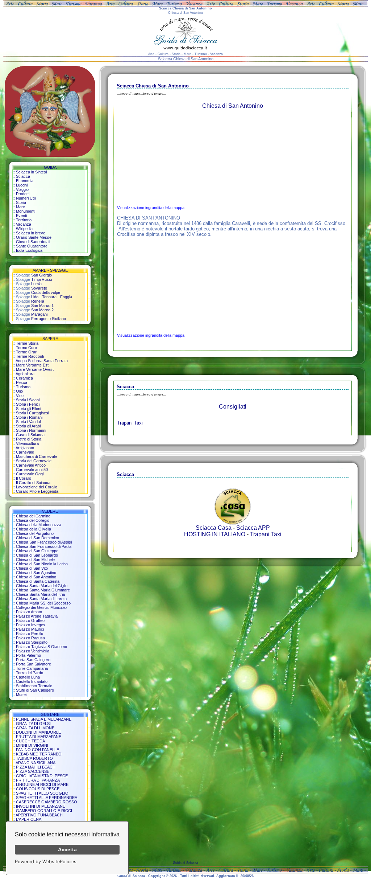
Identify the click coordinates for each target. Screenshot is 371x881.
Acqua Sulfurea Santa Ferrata (42, 360)
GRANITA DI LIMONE (35, 728)
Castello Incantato (31, 681)
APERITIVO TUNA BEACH (39, 815)
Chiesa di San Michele (35, 559)
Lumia (36, 284)
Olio (19, 391)
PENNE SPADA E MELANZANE (43, 719)
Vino (20, 395)
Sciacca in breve (30, 233)
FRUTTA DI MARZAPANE (38, 736)
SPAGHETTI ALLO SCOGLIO (42, 793)
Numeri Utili (26, 198)
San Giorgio (41, 275)
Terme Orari (26, 352)
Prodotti (22, 194)
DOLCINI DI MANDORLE (38, 732)
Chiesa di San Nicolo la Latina (42, 564)
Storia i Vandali (28, 421)
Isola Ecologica (29, 250)
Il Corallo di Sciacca (33, 482)
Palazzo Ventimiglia (32, 651)
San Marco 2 (42, 310)
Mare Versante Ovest (35, 369)
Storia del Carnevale (33, 461)
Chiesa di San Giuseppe (37, 551)
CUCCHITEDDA (30, 741)
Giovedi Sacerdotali (33, 241)
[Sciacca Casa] (232, 523)
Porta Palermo (28, 655)
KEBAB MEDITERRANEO (39, 754)
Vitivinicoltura (27, 443)
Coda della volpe (45, 292)
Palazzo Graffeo (30, 620)
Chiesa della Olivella (33, 529)
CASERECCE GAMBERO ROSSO (46, 802)
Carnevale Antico (31, 465)
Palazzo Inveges (30, 625)
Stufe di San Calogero (35, 690)
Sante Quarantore (31, 246)
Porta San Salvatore (33, 664)
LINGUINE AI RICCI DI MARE (42, 784)
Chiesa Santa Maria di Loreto (41, 599)
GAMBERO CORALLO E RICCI (44, 810)
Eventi (21, 215)
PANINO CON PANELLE (37, 749)
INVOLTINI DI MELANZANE (40, 806)
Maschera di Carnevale (36, 456)
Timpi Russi (41, 279)
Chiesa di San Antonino (36, 577)
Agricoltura (25, 374)
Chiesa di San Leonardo (37, 555)
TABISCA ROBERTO (34, 758)
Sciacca (23, 176)
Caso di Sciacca (30, 435)
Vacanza (23, 224)
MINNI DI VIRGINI (32, 745)
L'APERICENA (28, 819)
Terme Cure (26, 347)
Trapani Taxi (130, 423)
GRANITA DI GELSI (33, 723)
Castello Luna (28, 677)
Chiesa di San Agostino (36, 572)
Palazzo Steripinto (31, 642)
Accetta (67, 849)
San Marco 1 (42, 305)
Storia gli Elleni (28, 408)
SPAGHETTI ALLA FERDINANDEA (46, 797)
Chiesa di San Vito (32, 568)
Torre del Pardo (29, 673)
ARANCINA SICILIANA (35, 763)
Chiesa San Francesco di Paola (43, 546)
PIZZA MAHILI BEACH (35, 767)
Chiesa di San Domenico (37, 538)
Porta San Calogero (33, 659)
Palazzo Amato (29, 612)
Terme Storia (27, 343)
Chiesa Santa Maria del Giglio (41, 585)
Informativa (105, 834)
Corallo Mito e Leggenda (37, 491)
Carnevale (25, 452)
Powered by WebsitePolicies (45, 861)
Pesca (21, 382)
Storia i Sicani (27, 400)
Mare (20, 207)
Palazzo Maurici (30, 629)
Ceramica (24, 378)
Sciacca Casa (214, 528)
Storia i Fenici (27, 404)
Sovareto (39, 288)
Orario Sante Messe (33, 237)
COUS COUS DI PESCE (37, 789)
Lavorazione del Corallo (36, 487)
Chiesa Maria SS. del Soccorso (43, 603)
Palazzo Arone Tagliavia (37, 616)
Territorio (24, 220)
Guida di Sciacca (185, 863)
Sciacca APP (253, 528)
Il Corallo (23, 478)
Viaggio (22, 189)
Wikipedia (24, 228)
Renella (37, 301)
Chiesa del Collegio (32, 520)
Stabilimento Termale (34, 686)
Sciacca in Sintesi (31, 172)
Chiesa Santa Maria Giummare (43, 590)
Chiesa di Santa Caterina (37, 581)
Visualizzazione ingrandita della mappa (150, 207)
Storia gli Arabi (28, 426)
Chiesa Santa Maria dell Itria (40, 594)
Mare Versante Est (32, 365)
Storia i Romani (29, 417)
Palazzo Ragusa (30, 638)
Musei (21, 694)
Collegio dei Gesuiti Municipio (41, 607)
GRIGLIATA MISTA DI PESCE (42, 776)
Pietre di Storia (28, 439)
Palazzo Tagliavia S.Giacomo (41, 646)
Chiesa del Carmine (33, 516)
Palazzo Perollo (29, 633)
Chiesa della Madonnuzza (38, 525)
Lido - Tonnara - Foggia (51, 297)
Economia (24, 181)
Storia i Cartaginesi (32, 413)
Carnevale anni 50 (32, 469)
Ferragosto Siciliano (48, 318)
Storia (21, 202)
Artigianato (25, 448)
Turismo (23, 387)
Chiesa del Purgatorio (35, 533)
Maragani (39, 314)
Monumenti (25, 211)
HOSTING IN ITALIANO (214, 534)
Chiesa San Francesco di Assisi (44, 542)
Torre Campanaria (32, 668)
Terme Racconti (30, 356)
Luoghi (22, 185)
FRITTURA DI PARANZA (38, 780)
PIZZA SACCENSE (32, 771)
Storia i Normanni (31, 430)
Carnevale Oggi (29, 474)
